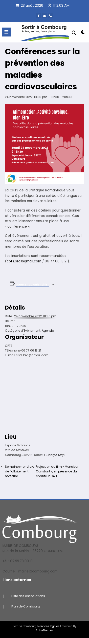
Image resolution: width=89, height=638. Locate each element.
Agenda (48, 330)
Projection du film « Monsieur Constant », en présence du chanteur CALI (57, 471)
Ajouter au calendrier (32, 284)
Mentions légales (48, 626)
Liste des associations (28, 596)
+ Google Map (54, 455)
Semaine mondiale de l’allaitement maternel (19, 471)
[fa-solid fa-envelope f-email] (44, 15)
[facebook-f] (38, 15)
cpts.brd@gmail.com (24, 261)
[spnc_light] (83, 33)
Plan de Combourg (25, 606)
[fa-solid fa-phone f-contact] (50, 15)
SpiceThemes (44, 630)
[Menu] (6, 32)
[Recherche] (73, 33)
